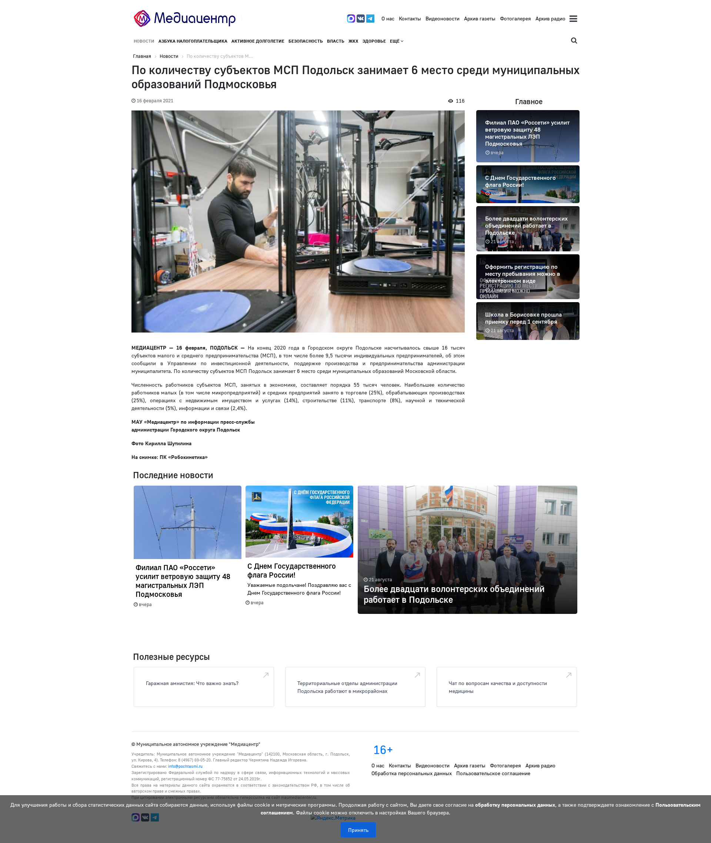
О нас (387, 18)
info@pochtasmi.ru (185, 766)
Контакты (410, 18)
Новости (144, 41)
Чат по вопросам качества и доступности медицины (498, 687)
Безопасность (305, 41)
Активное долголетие (257, 41)
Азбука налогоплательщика (192, 41)
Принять (358, 830)
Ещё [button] (395, 41)
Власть (335, 41)
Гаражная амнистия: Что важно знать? (192, 683)
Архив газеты (479, 18)
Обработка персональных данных (411, 773)
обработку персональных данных (515, 804)
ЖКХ (353, 41)
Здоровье (374, 41)
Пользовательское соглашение (493, 773)
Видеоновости (442, 18)
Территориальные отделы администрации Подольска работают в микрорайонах (347, 687)
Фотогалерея (515, 18)
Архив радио (550, 18)
